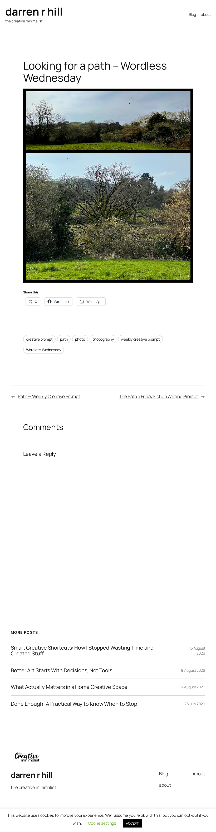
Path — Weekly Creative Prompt (49, 396)
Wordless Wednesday (43, 349)
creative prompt (39, 339)
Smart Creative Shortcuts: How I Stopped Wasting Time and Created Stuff (82, 651)
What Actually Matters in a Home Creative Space (69, 687)
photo (80, 339)
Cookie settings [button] (102, 823)
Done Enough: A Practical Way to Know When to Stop (74, 704)
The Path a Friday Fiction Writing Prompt (158, 396)
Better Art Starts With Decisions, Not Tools (61, 670)
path (64, 339)
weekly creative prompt (140, 339)
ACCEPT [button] (132, 823)
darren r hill (34, 11)
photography (103, 339)
